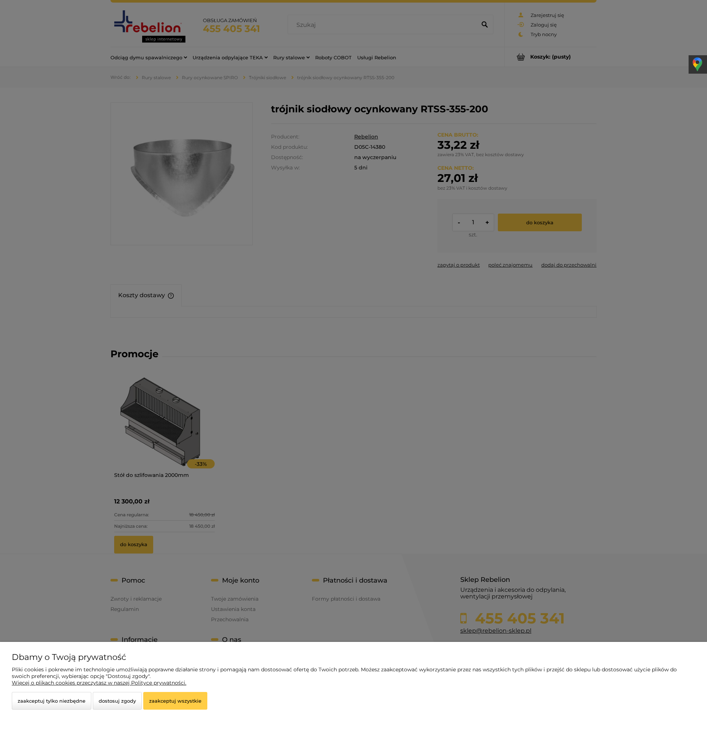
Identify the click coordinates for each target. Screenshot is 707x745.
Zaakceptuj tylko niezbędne (51, 701)
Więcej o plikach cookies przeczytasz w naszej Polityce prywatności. (99, 682)
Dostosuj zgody (117, 701)
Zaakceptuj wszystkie (175, 701)
